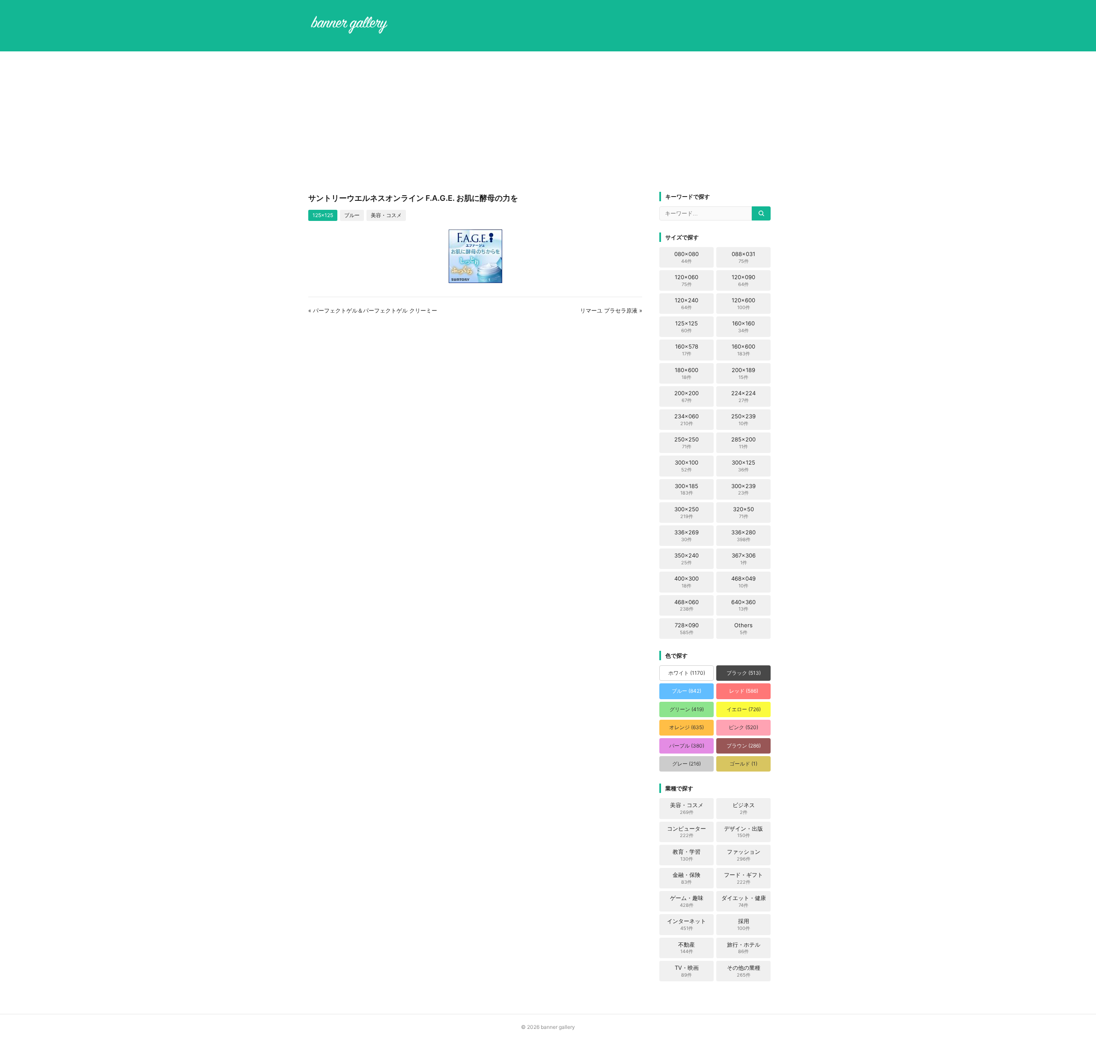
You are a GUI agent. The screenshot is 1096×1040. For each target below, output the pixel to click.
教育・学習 (686, 855)
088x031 (743, 257)
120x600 (743, 303)
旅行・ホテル (743, 948)
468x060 (686, 605)
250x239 (743, 419)
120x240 (686, 303)
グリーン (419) (687, 709)
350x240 (686, 559)
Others (743, 628)
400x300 (686, 582)
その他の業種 (743, 971)
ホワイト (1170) (686, 673)
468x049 (743, 582)
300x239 (743, 489)
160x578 (686, 350)
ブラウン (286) (744, 745)
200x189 (743, 373)
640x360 (743, 605)
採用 (743, 924)
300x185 (686, 489)
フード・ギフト (743, 878)
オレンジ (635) (686, 727)
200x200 (686, 396)
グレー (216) (686, 763)
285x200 (743, 443)
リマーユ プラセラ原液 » (611, 310)
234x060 (686, 419)
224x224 (743, 396)
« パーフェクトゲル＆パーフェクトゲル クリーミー (372, 310)
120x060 (686, 280)
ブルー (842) (686, 691)
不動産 (686, 948)
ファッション (743, 855)
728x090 (687, 628)
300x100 (686, 466)
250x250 (686, 443)
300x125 (743, 466)
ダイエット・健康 (743, 901)
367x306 (744, 559)
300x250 (686, 512)
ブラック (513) (744, 673)
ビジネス (744, 808)
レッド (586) (743, 691)
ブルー (352, 215)
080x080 (686, 257)
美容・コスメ (386, 215)
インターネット (686, 924)
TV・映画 (687, 971)
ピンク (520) (743, 727)
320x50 (743, 512)
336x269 (686, 535)
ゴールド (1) (743, 763)
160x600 (743, 350)
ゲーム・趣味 (686, 901)
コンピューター (686, 832)
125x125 (323, 215)
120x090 (743, 280)
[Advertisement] (548, 122)
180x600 (686, 373)
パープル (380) (686, 745)
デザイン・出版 (743, 832)
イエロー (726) (744, 709)
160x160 (743, 327)
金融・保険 (686, 878)
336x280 (743, 535)
